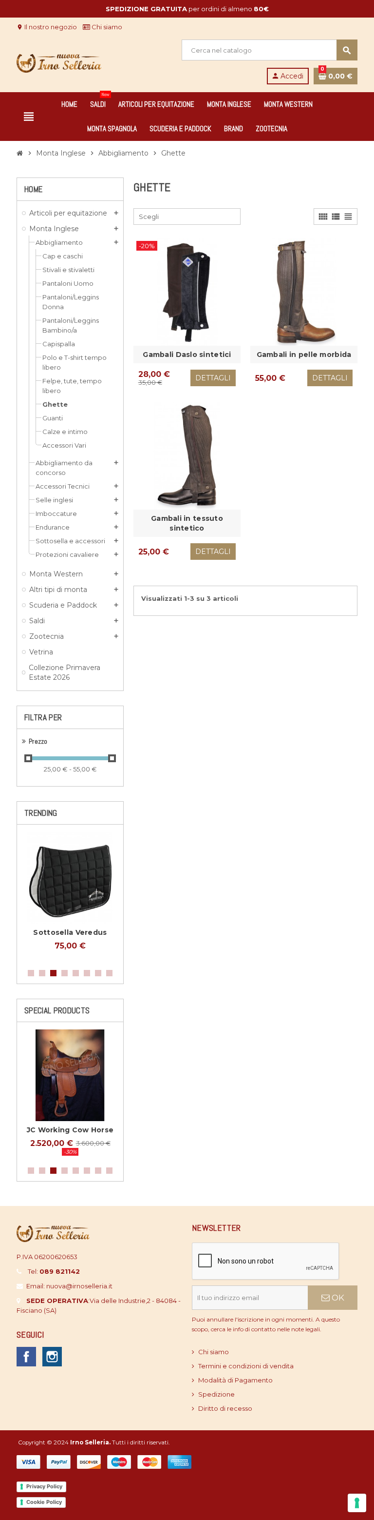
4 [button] (64, 973)
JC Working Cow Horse (70, 1129)
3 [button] (53, 973)
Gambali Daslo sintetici (187, 354)
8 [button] (109, 973)
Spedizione (216, 1394)
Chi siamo (106, 27)
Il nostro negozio (47, 27)
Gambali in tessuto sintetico (187, 523)
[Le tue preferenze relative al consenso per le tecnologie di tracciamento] (357, 1503)
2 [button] (42, 973)
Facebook (26, 1356)
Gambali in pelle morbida (304, 354)
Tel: (54, 1271)
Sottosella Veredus (70, 932)
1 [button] (31, 973)
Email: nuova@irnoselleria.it (69, 1286)
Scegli (149, 216)
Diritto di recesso (225, 1408)
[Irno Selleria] (59, 61)
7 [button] (98, 973)
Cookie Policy (44, 1502)
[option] (70, 896)
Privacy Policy (44, 1486)
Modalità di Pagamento (235, 1380)
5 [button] (76, 973)
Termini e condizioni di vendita (246, 1366)
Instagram (52, 1356)
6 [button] (87, 973)
